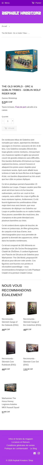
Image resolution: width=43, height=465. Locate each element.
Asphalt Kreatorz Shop (23, 460)
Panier (38, 3)
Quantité (5, 117)
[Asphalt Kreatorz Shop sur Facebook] (34, 454)
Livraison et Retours (21, 442)
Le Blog (33, 448)
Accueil (4, 26)
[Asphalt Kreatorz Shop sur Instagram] (39, 454)
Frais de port (20, 107)
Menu (7, 3)
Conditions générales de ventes (21, 445)
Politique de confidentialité (16, 448)
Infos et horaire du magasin (20, 439)
